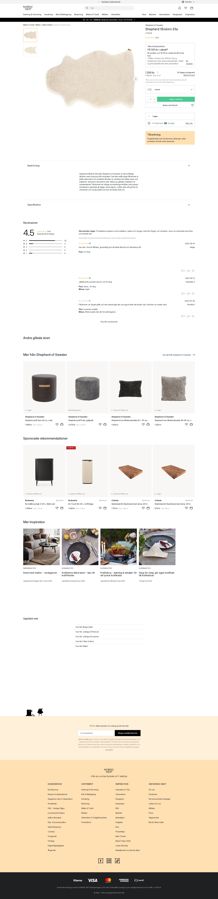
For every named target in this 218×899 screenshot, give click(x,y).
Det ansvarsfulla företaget (159, 799)
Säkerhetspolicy (54, 827)
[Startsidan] (28, 8)
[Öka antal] (154, 99)
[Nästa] (135, 78)
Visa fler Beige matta (84, 627)
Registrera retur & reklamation (60, 799)
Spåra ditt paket (54, 818)
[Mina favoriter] (186, 8)
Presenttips (120, 832)
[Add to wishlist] (57, 424)
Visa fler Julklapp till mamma (87, 636)
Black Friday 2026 (123, 841)
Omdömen (153, 794)
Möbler (105, 14)
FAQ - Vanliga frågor (56, 808)
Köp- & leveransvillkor (57, 822)
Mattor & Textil (92, 14)
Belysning (78, 14)
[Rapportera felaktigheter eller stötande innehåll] (193, 271)
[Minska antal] (147, 99)
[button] (152, 38)
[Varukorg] (192, 8)
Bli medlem (189, 62)
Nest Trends (121, 836)
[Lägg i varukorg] (61, 424)
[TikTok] (117, 860)
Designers (120, 799)
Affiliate (152, 808)
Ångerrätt (52, 850)
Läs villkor (109, 750)
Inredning (48, 14)
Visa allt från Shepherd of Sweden (176, 355)
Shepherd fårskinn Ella (62, 25)
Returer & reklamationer (57, 794)
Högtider (119, 822)
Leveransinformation (56, 813)
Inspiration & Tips (123, 790)
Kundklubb (52, 804)
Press (151, 813)
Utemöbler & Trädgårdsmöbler (94, 818)
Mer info (189, 123)
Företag (51, 841)
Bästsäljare (120, 818)
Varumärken (164, 14)
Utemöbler (115, 14)
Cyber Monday (122, 846)
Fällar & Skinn (47, 25)
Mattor (38, 25)
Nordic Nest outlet (156, 822)
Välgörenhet (154, 818)
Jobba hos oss (155, 804)
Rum (144, 14)
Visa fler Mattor (81, 646)
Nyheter (152, 14)
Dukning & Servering (32, 14)
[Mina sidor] (180, 8)
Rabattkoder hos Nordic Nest (128, 850)
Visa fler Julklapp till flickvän (87, 632)
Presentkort (86, 822)
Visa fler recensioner (109, 322)
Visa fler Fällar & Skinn (84, 641)
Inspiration (190, 14)
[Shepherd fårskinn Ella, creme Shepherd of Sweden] (90, 78)
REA (117, 808)
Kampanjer (177, 14)
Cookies (51, 832)
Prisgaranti (52, 836)
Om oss (152, 790)
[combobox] (188, 2)
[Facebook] (101, 860)
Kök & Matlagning (63, 14)
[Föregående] (45, 78)
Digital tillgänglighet (56, 846)
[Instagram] (109, 860)
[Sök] (87, 8)
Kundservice (53, 790)
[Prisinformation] (158, 72)
